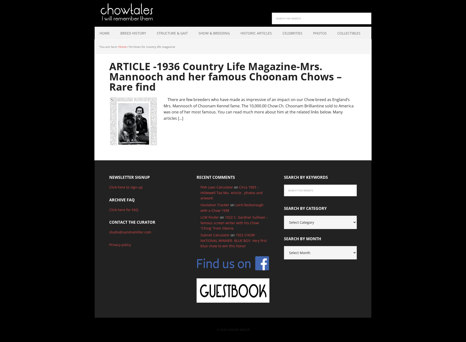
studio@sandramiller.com (130, 232)
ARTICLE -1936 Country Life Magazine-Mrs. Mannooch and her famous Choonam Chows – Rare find (225, 76)
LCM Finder (209, 217)
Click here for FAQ (123, 209)
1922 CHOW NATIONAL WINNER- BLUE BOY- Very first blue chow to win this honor (233, 240)
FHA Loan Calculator (216, 187)
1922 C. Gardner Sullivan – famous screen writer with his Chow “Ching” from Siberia (234, 223)
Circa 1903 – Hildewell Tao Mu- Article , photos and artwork (231, 192)
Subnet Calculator (215, 235)
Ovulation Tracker (214, 205)
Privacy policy (120, 244)
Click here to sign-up (126, 187)
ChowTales (126, 12)
